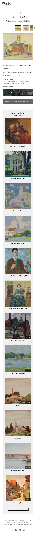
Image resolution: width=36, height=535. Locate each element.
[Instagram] (12, 530)
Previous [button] (1, 28)
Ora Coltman (18, 17)
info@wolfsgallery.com (23, 522)
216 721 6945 (11, 522)
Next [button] (34, 28)
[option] (18, 28)
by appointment (28, 524)
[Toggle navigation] (32, 3)
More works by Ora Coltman (18, 509)
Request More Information (16, 102)
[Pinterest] (24, 530)
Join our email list (18, 526)
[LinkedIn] (20, 530)
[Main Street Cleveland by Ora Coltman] (18, 46)
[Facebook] (16, 530)
